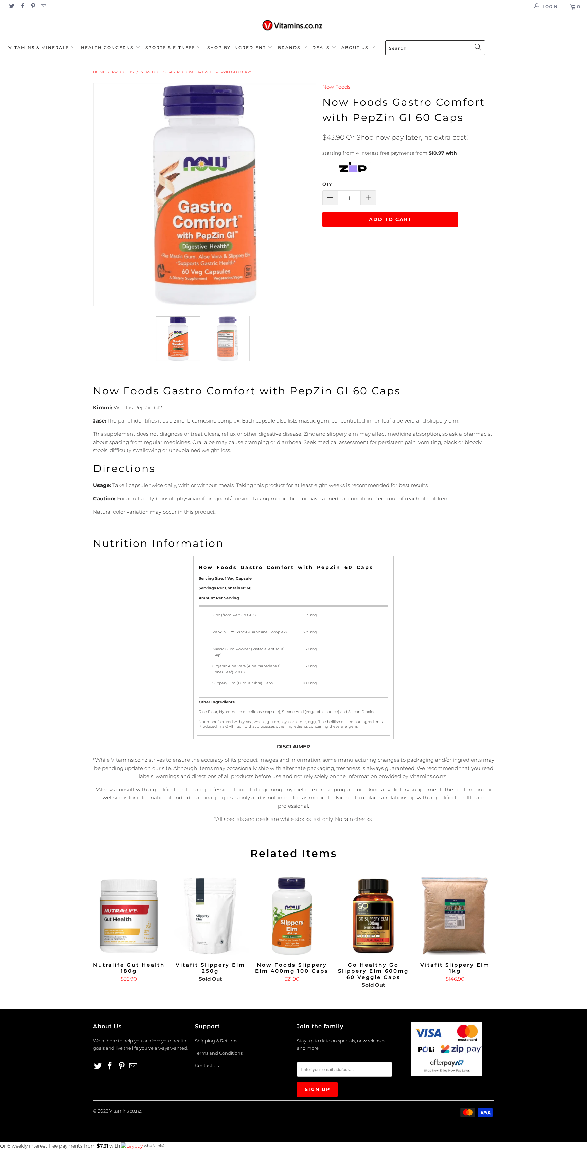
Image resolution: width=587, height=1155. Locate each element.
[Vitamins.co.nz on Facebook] (22, 6)
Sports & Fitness (170, 47)
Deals (321, 47)
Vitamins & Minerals (38, 47)
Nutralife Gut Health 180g (129, 916)
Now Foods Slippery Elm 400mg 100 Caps (292, 916)
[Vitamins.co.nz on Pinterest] (33, 6)
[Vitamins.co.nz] (293, 26)
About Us (355, 47)
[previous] (105, 194)
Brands (290, 47)
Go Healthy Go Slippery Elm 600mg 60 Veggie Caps (373, 916)
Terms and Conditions (219, 1053)
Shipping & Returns (216, 1041)
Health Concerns (108, 47)
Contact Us (207, 1065)
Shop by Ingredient (236, 47)
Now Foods (336, 87)
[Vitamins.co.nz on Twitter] (11, 6)
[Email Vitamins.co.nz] (43, 6)
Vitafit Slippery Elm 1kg (455, 916)
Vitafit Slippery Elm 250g (210, 916)
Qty (327, 184)
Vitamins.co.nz (125, 1111)
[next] (303, 194)
